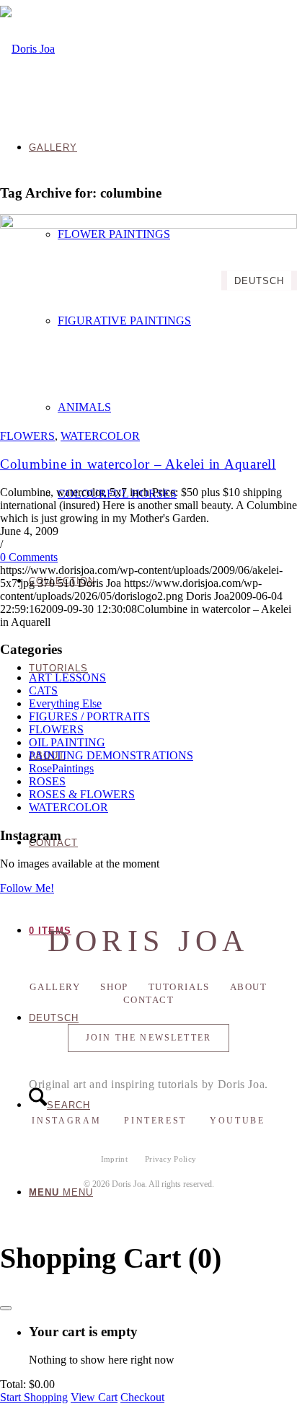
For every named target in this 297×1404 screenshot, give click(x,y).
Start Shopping (34, 1397)
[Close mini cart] (6, 1308)
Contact (148, 999)
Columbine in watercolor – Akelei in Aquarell (138, 464)
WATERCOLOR (100, 436)
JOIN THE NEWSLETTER (148, 1038)
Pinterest (155, 1121)
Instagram (66, 1121)
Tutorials (179, 986)
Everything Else (65, 703)
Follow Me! (27, 888)
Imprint (114, 1158)
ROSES (47, 781)
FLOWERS (27, 436)
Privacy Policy (171, 1158)
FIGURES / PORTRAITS (89, 716)
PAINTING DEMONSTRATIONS (111, 755)
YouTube (237, 1121)
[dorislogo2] (27, 49)
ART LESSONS (67, 677)
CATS (43, 690)
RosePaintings (61, 768)
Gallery (55, 986)
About (248, 986)
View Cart (94, 1397)
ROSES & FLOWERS (82, 794)
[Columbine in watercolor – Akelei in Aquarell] (148, 224)
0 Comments (29, 557)
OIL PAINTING (67, 742)
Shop (114, 986)
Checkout (142, 1397)
